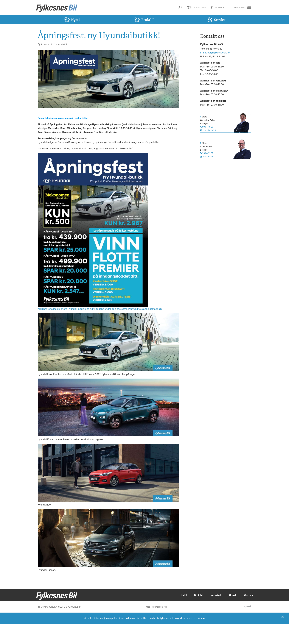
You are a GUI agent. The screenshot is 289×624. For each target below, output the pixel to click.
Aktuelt (232, 595)
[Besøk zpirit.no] (247, 606)
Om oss (248, 595)
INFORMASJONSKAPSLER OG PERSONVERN (59, 606)
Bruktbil (147, 19)
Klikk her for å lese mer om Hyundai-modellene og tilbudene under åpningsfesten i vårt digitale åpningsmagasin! (100, 308)
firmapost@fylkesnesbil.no (215, 52)
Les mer (200, 618)
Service (219, 19)
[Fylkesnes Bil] (56, 8)
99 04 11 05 (207, 153)
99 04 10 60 (207, 126)
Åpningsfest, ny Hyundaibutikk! (99, 35)
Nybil (75, 19)
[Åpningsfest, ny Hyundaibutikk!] (108, 79)
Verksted (216, 595)
